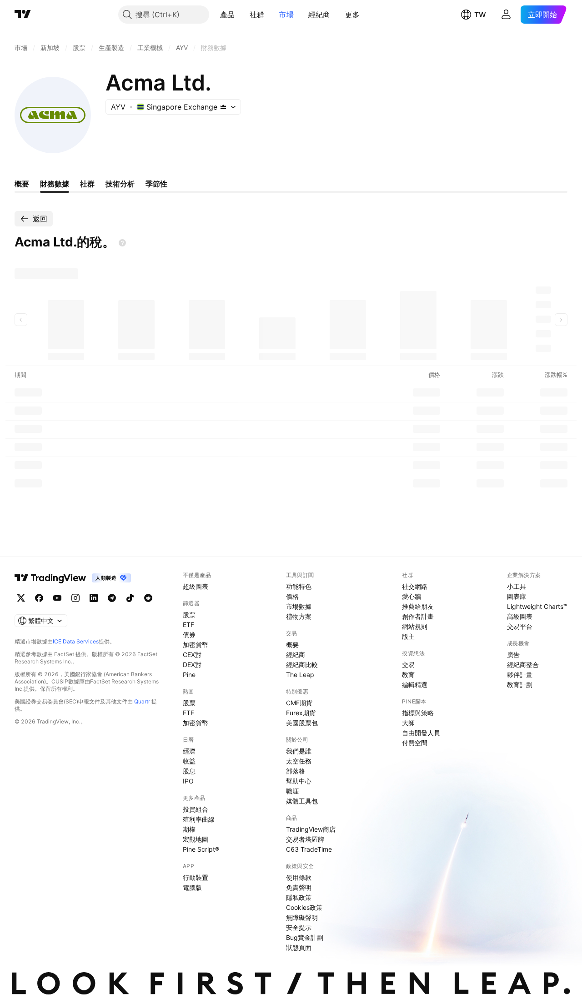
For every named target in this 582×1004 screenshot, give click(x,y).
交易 (408, 664)
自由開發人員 (421, 733)
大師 (408, 723)
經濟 (189, 751)
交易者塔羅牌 (305, 839)
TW (480, 14)
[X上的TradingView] (21, 598)
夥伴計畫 (519, 674)
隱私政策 (298, 897)
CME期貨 (299, 703)
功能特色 (298, 586)
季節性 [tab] (156, 183)
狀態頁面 (298, 947)
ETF (188, 624)
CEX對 (192, 654)
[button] (242, 14)
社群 (257, 14)
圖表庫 (516, 596)
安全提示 (298, 927)
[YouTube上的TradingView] (57, 598)
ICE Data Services (76, 641)
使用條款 (298, 877)
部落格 (295, 771)
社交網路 (414, 586)
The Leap (300, 674)
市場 (286, 14)
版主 (408, 636)
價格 (292, 596)
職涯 (292, 791)
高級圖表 (519, 616)
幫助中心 (298, 781)
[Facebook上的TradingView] (39, 598)
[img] (223, 107)
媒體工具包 (302, 801)
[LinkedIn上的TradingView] (93, 598)
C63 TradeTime (309, 849)
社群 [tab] (87, 183)
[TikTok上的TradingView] (130, 598)
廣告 (513, 654)
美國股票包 (302, 723)
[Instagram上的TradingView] (75, 598)
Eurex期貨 (301, 713)
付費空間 (414, 743)
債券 (189, 634)
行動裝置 (195, 877)
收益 (189, 761)
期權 (189, 829)
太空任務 (298, 761)
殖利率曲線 (199, 819)
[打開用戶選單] (506, 14)
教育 (408, 674)
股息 (189, 771)
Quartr (142, 701)
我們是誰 (298, 751)
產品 (227, 14)
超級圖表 (195, 586)
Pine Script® (201, 849)
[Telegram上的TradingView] (111, 598)
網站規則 (414, 626)
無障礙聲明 (302, 917)
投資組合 (195, 809)
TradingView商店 (311, 829)
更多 (352, 14)
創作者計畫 (418, 616)
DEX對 (192, 664)
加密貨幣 (195, 644)
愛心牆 (411, 596)
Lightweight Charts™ (537, 606)
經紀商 (319, 14)
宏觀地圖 (195, 839)
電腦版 (192, 887)
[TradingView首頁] (23, 14)
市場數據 (298, 606)
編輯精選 (414, 684)
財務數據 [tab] (54, 183)
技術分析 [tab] (120, 183)
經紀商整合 (523, 664)
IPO (188, 781)
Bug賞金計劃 (304, 937)
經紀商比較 (302, 664)
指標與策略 (418, 713)
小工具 (516, 586)
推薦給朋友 (418, 606)
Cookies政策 (304, 907)
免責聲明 (298, 887)
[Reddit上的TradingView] (148, 598)
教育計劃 (519, 684)
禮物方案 (298, 616)
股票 (189, 614)
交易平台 (519, 626)
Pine (189, 674)
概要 (292, 644)
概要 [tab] (22, 183)
